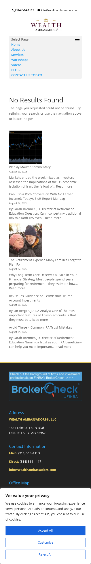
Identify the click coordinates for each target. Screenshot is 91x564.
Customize (45, 542)
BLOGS (16, 70)
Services (17, 55)
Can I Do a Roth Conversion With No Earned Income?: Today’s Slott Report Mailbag (41, 196)
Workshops (19, 60)
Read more (64, 186)
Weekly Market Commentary (30, 167)
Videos (16, 65)
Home (15, 44)
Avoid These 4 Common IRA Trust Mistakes (40, 327)
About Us (18, 49)
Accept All (45, 530)
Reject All (45, 554)
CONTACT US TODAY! (26, 75)
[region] (45, 526)
